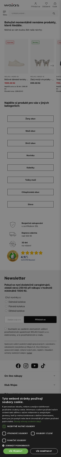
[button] (30, 445)
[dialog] (30, 228)
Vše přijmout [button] (15, 451)
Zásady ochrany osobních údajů (27, 421)
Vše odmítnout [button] (44, 451)
